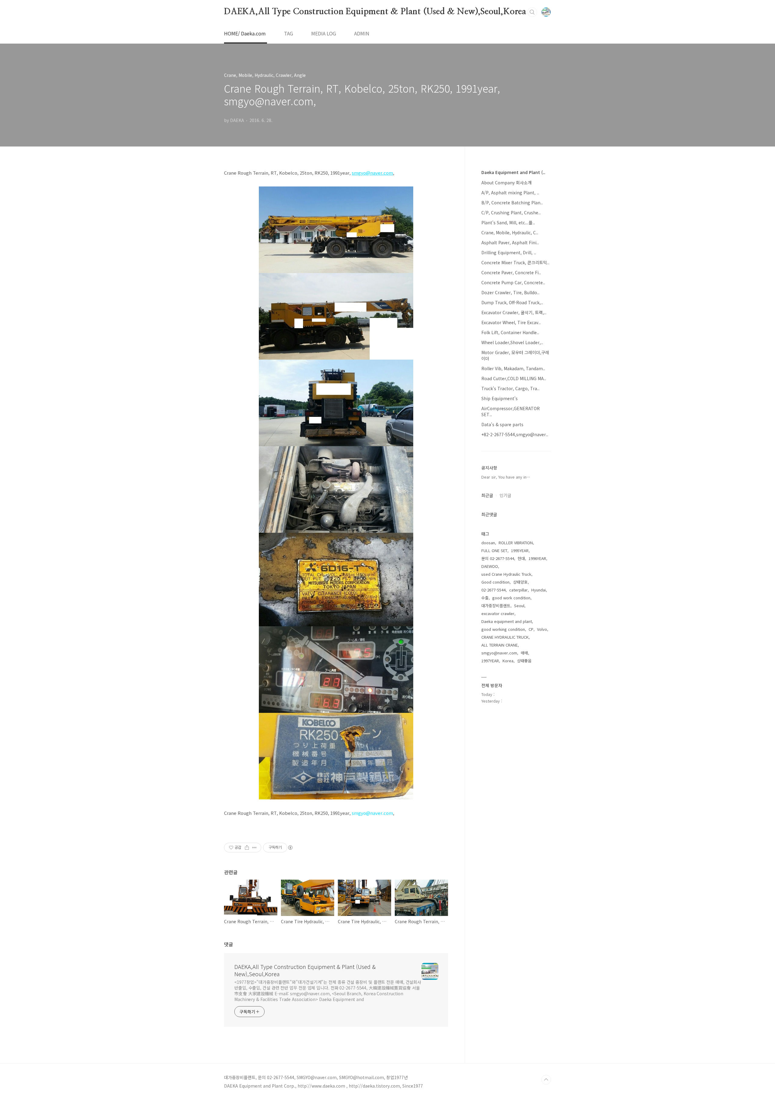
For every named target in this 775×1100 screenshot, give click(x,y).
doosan (488, 542)
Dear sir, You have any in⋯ (505, 477)
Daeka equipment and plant (506, 621)
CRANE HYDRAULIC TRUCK (505, 637)
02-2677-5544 (493, 590)
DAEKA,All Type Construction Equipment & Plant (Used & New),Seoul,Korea (375, 12)
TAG (288, 33)
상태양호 (520, 582)
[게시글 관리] (254, 847)
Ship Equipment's (499, 398)
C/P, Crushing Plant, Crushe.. (511, 212)
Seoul (519, 605)
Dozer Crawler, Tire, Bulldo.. (510, 292)
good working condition (503, 629)
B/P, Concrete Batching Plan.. (512, 202)
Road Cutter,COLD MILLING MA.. (513, 378)
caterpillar (518, 590)
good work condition (511, 598)
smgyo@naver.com (372, 813)
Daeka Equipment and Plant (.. (513, 172)
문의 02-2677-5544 (497, 558)
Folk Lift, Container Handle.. (510, 332)
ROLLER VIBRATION (516, 542)
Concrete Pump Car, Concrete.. (513, 282)
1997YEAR (490, 661)
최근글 (487, 495)
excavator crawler (497, 613)
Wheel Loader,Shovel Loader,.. (512, 342)
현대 (521, 558)
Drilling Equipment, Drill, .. (508, 252)
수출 (485, 598)
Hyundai (538, 590)
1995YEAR (520, 550)
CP (531, 629)
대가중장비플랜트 (495, 605)
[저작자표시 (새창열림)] (290, 847)
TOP (546, 1080)
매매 (524, 653)
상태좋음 (524, 661)
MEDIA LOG (323, 33)
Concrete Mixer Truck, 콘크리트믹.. (515, 262)
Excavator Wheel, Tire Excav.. (511, 322)
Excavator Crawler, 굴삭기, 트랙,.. (513, 312)
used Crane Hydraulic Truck (506, 574)
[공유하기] (247, 847)
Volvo (542, 629)
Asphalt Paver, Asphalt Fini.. (510, 242)
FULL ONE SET (494, 550)
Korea (508, 661)
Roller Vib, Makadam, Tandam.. (513, 368)
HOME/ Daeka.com (245, 33)
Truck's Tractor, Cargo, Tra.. (510, 388)
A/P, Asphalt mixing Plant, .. (510, 192)
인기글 (505, 495)
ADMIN (361, 33)
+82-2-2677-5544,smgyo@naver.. (514, 434)
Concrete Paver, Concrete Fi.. (511, 272)
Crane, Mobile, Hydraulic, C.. (509, 232)
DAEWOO (489, 566)
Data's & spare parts (502, 424)
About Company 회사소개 (506, 182)
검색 (532, 12)
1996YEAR (537, 558)
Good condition (495, 582)
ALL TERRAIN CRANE (499, 645)
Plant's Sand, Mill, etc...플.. (508, 222)
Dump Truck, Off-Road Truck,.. (512, 302)
